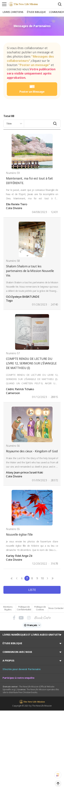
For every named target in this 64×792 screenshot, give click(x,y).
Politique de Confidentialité (24, 608)
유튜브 (21, 617)
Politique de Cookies (40, 608)
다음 (47, 578)
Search (59, 4)
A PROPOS (8, 660)
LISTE (32, 590)
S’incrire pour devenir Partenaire (21, 669)
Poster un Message (32, 91)
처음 (11, 578)
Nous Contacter (56, 608)
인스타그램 (29, 617)
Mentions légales (7, 608)
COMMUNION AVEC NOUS (17, 651)
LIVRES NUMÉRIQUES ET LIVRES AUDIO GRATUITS (31, 634)
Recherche (55, 123)
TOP (58, 783)
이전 (16, 578)
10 (42, 578)
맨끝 (52, 578)
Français (32, 625)
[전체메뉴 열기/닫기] (4, 4)
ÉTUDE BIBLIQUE (12, 643)
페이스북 (14, 617)
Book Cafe (42, 617)
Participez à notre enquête (18, 677)
